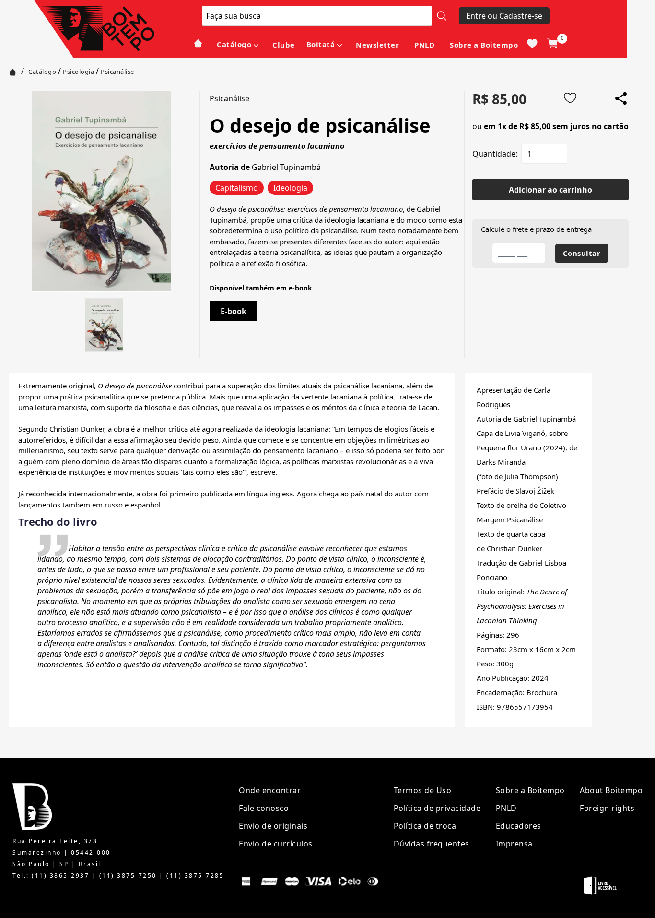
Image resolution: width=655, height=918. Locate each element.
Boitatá (320, 44)
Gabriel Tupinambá (286, 167)
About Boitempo (611, 790)
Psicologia (78, 71)
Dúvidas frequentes (431, 843)
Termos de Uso (423, 790)
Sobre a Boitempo (484, 44)
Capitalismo (236, 187)
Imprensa (514, 843)
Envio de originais (273, 826)
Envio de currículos (276, 843)
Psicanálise (117, 71)
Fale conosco (264, 808)
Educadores (518, 826)
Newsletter (377, 44)
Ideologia (290, 187)
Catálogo (234, 44)
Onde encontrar (270, 790)
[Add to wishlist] (570, 98)
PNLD (424, 44)
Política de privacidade (437, 808)
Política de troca (425, 826)
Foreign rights (607, 808)
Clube (283, 44)
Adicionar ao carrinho (550, 189)
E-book (233, 311)
